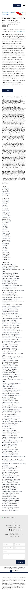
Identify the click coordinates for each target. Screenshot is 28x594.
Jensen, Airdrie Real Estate (17, 138)
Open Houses (5, 192)
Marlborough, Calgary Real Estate (12, 147)
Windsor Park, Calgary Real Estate (11, 179)
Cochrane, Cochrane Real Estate (18, 116)
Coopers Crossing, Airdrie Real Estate (8, 117)
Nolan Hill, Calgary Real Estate (18, 150)
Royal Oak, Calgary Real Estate (10, 162)
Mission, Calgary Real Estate (9, 415)
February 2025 (6, 233)
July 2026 (4, 204)
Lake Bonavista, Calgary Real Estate (8, 142)
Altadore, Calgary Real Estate (9, 275)
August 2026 (5, 202)
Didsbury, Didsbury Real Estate (9, 348)
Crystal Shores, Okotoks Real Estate (11, 341)
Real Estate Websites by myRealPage (17, 568)
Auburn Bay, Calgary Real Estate (17, 101)
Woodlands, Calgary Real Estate (10, 180)
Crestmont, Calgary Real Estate (7, 123)
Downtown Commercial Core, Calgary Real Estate (13, 128)
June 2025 (4, 226)
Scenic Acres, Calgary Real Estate (17, 166)
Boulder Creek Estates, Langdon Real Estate (13, 291)
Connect (17, 5)
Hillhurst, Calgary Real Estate (12, 136)
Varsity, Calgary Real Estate (9, 495)
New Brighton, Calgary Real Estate (10, 418)
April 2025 (5, 230)
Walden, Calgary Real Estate (10, 176)
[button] (17, 5)
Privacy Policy (6, 568)
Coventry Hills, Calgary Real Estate (15, 121)
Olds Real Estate (16, 152)
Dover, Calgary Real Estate (9, 352)
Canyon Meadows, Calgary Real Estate (11, 306)
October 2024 (6, 240)
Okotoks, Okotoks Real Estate (7, 152)
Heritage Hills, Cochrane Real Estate (11, 135)
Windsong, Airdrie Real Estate (9, 505)
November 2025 (6, 217)
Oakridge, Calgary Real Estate (20, 151)
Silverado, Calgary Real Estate (20, 169)
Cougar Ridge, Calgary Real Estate (11, 329)
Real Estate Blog (6, 193)
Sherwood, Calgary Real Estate (7, 167)
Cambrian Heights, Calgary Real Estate (9, 110)
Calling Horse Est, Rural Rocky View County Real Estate (14, 109)
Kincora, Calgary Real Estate (7, 141)
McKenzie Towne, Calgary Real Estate (16, 148)
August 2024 (5, 244)
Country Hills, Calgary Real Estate (10, 333)
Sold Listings (5, 195)
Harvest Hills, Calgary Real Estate (10, 134)
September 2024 (6, 242)
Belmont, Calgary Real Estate (10, 105)
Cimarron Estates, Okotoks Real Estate (18, 115)
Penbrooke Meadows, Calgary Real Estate (9, 156)
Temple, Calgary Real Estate (11, 172)
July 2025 (4, 224)
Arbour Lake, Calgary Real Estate (15, 100)
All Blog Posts (5, 188)
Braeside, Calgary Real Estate (9, 294)
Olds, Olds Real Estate (8, 429)
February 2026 (6, 212)
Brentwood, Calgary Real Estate (15, 107)
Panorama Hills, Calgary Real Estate (11, 432)
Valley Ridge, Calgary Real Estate (12, 174)
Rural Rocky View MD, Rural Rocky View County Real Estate (14, 464)
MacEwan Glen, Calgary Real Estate (11, 404)
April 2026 (5, 209)
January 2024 (5, 256)
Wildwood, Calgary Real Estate (12, 178)
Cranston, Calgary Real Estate (9, 336)
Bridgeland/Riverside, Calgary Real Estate (9, 108)
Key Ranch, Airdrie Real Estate (9, 388)
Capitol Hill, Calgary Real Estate (12, 112)
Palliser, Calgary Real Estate (9, 153)
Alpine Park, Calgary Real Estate (14, 99)
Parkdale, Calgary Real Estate (12, 24)
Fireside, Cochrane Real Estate (9, 369)
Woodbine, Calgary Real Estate (10, 509)
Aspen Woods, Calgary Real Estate (10, 278)
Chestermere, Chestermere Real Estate (12, 317)
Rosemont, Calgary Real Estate (10, 453)
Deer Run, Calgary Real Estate (10, 126)
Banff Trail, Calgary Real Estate (10, 282)
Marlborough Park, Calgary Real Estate (12, 408)
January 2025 (5, 235)
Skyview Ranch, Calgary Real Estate (8, 170)
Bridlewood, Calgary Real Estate (10, 299)
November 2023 (6, 259)
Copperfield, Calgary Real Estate (10, 325)
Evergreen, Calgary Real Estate (10, 366)
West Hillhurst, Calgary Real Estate (11, 177)
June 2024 (4, 247)
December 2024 (6, 237)
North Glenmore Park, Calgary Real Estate (14, 151)
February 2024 (6, 254)
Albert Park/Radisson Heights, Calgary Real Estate (13, 270)
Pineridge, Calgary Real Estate (9, 439)
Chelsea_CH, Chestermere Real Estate (13, 114)
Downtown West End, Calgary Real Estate (9, 129)
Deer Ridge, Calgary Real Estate (10, 345)
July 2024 (4, 245)
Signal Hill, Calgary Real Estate (18, 167)
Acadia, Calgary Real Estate (12, 96)
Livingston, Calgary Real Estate (17, 143)
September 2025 (6, 221)
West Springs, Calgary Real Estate (10, 502)
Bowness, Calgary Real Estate (15, 106)
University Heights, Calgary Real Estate (12, 491)
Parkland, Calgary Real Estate (20, 155)
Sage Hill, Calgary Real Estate (9, 469)
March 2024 (5, 252)
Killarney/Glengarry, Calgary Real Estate (19, 139)
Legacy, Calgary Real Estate (7, 143)
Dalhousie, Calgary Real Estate (10, 124)
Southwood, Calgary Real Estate (10, 171)
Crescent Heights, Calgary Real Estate (16, 122)
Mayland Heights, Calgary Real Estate (11, 411)
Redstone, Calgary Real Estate (12, 158)
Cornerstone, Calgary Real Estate (11, 119)
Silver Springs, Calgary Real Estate (8, 169)
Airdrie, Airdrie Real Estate (9, 98)
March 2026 (5, 211)
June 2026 (4, 205)
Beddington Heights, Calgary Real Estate (9, 103)
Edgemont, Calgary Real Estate (10, 130)
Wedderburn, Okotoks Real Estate (10, 498)
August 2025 (5, 223)
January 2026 (5, 214)
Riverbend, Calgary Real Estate (10, 450)
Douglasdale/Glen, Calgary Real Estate (11, 127)
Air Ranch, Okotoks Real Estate (10, 266)
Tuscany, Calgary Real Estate (10, 173)
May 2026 (5, 207)
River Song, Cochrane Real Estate (11, 159)
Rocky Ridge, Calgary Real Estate (11, 160)
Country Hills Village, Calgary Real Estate (14, 120)
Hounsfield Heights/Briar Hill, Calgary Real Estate (12, 380)
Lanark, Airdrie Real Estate (19, 142)
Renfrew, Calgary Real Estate (9, 446)
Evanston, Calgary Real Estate (10, 131)
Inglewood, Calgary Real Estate (7, 138)
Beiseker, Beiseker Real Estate (9, 287)
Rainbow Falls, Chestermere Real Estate (11, 157)
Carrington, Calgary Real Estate (10, 310)
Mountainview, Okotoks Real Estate (15, 149)
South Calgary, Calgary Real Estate (11, 481)
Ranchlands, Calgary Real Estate (10, 442)
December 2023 (6, 258)
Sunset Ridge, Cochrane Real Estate (11, 484)
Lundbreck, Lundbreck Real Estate (8, 144)
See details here (21, 31)
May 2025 (5, 228)
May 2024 (5, 249)
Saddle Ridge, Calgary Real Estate (17, 165)
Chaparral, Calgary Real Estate (10, 313)
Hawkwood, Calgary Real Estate (10, 373)
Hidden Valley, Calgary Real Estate (10, 376)
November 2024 (6, 238)
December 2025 (6, 216)
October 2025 (6, 219)
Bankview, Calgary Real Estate (16, 102)
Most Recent (5, 200)
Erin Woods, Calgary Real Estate (10, 362)
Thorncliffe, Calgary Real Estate (10, 488)
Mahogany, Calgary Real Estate (10, 145)
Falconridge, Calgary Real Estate (10, 133)
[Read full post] (14, 14)
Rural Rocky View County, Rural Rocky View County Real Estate (13, 461)
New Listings (5, 190)
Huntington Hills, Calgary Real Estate (17, 137)
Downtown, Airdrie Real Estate (9, 359)
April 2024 (5, 251)
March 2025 (5, 231)
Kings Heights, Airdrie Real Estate (18, 141)
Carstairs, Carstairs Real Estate (12, 113)
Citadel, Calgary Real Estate (7, 116)
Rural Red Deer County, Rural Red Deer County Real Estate (13, 162)
